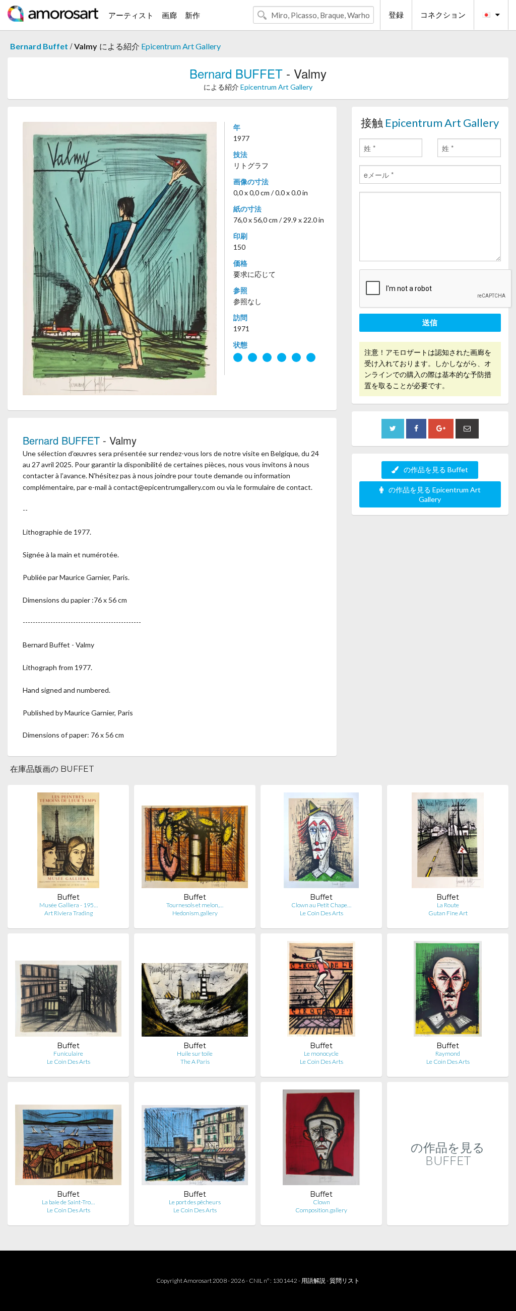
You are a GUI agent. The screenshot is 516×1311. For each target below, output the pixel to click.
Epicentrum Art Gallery (181, 46)
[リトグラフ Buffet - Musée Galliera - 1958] (68, 842)
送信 (429, 322)
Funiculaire (68, 1053)
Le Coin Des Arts (321, 913)
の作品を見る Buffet (436, 469)
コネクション (443, 14)
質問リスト (345, 1280)
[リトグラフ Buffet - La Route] (448, 842)
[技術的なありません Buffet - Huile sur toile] (195, 991)
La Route (448, 905)
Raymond (447, 1053)
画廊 (169, 15)
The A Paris (195, 1061)
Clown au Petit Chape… (321, 905)
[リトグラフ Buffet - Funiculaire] (68, 991)
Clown (321, 1202)
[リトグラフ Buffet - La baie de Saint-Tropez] (68, 1139)
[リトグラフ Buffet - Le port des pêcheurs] (195, 1139)
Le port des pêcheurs (195, 1202)
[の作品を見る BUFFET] (447, 1214)
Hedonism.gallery (195, 913)
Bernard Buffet (39, 46)
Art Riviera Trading (68, 913)
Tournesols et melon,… (194, 905)
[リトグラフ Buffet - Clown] (321, 1139)
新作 (192, 15)
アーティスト (131, 15)
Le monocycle (321, 1053)
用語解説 (313, 1280)
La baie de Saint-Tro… (68, 1202)
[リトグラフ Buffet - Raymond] (447, 991)
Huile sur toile (195, 1053)
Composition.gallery (321, 1210)
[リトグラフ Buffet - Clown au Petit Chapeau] (321, 842)
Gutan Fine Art (448, 913)
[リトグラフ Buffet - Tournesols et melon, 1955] (195, 842)
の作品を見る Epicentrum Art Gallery (435, 494)
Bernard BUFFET (236, 73)
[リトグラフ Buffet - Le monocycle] (321, 991)
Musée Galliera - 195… (68, 905)
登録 (396, 14)
